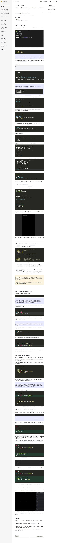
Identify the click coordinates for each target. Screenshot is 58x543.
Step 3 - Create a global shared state (52, 9)
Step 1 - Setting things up (51, 6)
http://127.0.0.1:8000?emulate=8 (21, 490)
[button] (5, 6)
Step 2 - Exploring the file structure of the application (52, 8)
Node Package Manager (26, 265)
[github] (56, 1)
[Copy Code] (42, 51)
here (20, 13)
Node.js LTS (17, 19)
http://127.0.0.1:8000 (39, 211)
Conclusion (49, 12)
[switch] (53, 1)
